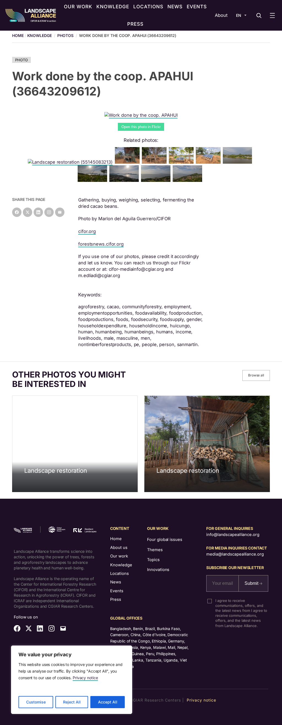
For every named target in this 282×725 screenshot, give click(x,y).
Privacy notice (85, 677)
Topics (153, 559)
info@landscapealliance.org (232, 534)
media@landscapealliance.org (235, 554)
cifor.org (87, 231)
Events (116, 590)
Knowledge (39, 35)
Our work (119, 556)
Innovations (158, 569)
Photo (21, 60)
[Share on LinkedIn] (38, 212)
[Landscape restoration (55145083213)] (71, 162)
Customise (36, 702)
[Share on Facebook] (16, 212)
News (115, 582)
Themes (154, 549)
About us (119, 547)
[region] (71, 680)
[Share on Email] (59, 212)
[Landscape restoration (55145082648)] (125, 180)
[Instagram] (49, 212)
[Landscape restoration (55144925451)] (238, 162)
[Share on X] (27, 212)
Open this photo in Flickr (141, 127)
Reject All (72, 702)
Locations (119, 573)
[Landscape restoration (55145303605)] (209, 162)
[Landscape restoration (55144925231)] (157, 180)
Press (115, 599)
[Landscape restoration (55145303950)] (128, 162)
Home (116, 538)
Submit (252, 583)
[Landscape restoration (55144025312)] (188, 180)
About (221, 15)
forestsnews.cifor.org (101, 244)
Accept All (107, 702)
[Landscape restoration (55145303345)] (93, 180)
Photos (65, 35)
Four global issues (164, 539)
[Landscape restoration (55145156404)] (155, 162)
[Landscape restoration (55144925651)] (182, 162)
